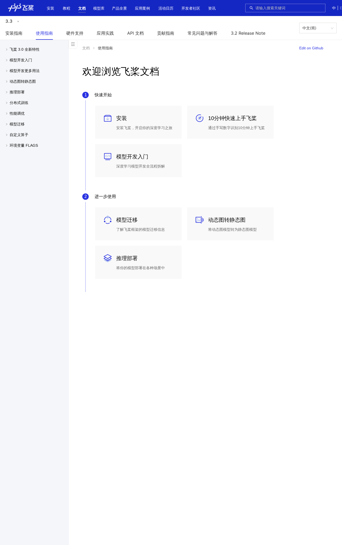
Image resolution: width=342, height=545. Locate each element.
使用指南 (44, 33)
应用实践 (105, 33)
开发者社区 (190, 8)
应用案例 (142, 8)
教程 (66, 8)
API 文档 (135, 33)
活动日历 (165, 8)
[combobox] (288, 8)
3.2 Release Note (248, 33)
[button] (82, 8)
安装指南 (13, 33)
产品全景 (119, 8)
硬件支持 (74, 33)
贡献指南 (165, 33)
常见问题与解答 (202, 33)
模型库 (98, 8)
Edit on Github (311, 48)
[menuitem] (50, 9)
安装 (50, 8)
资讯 (212, 8)
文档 (82, 8)
